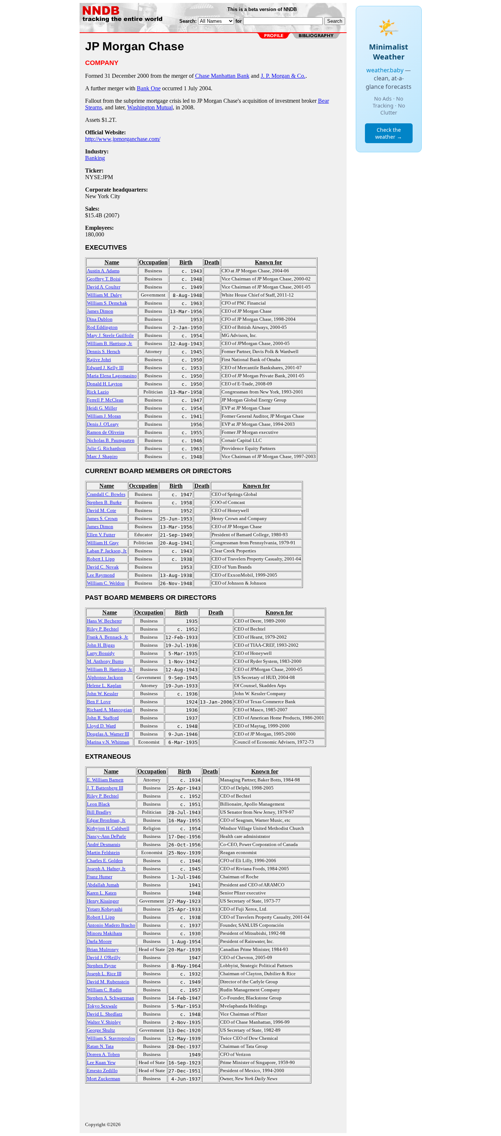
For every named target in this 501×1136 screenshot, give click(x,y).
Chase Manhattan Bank (222, 76)
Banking (95, 158)
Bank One (149, 88)
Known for (268, 262)
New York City (102, 196)
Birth (186, 262)
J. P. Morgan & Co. (283, 76)
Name (112, 262)
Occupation (153, 262)
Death (211, 262)
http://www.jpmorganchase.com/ (122, 139)
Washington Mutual (150, 107)
